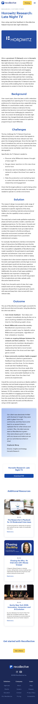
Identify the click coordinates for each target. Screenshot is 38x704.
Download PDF (19, 476)
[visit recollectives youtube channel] (21, 672)
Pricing (27, 3)
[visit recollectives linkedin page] (17, 672)
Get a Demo (19, 651)
